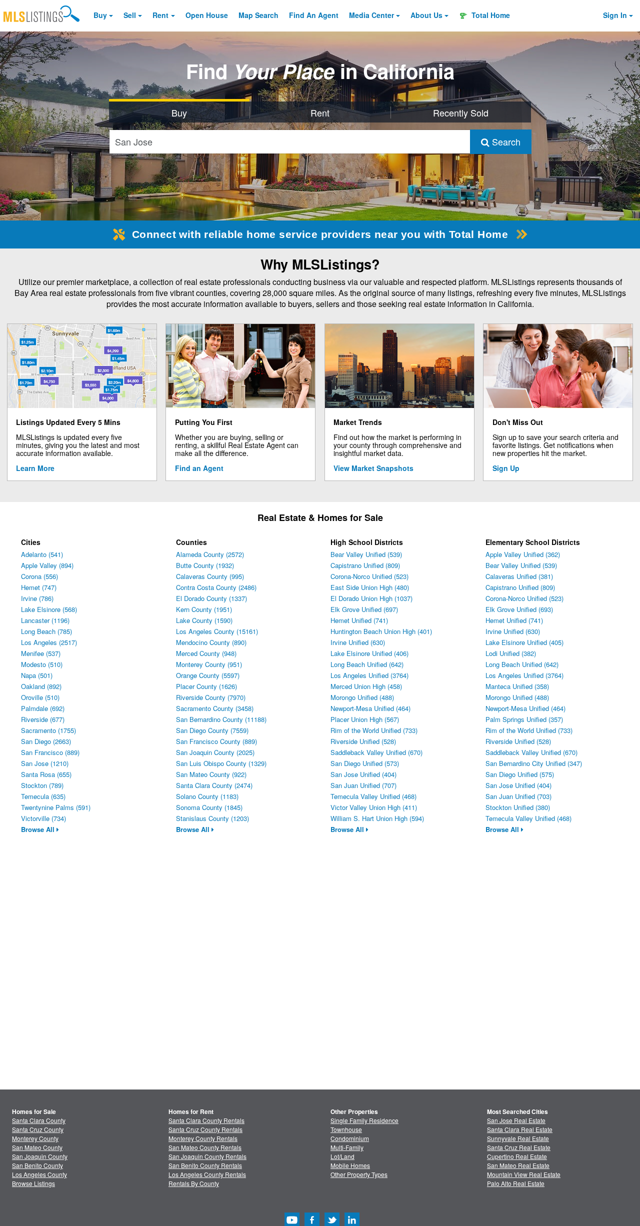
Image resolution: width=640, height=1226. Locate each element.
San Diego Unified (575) (520, 774)
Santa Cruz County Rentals (205, 1129)
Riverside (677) (42, 719)
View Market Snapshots (374, 468)
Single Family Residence (364, 1120)
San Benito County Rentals (205, 1165)
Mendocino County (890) (211, 642)
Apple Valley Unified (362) (523, 554)
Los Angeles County (39, 1174)
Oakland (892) (41, 686)
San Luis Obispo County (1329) (221, 763)
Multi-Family (347, 1147)
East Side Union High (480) (369, 587)
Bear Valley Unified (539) (366, 554)
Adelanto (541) (42, 554)
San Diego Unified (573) (364, 763)
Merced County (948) (206, 653)
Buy (100, 15)
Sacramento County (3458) (215, 708)
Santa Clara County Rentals (206, 1120)
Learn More (35, 468)
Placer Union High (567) (364, 719)
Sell (130, 15)
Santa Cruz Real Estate (518, 1147)
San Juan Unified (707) (363, 785)
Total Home (490, 15)
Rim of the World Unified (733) (374, 730)
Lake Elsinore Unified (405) (525, 642)
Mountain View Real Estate (523, 1174)
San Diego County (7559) (212, 730)
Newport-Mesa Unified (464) (370, 708)
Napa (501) (36, 675)
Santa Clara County (39, 1120)
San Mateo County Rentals (205, 1147)
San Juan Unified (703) (519, 796)
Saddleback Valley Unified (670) (376, 752)
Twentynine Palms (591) (55, 807)
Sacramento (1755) (48, 730)
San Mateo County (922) (211, 774)
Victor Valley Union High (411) (373, 807)
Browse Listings (33, 1183)
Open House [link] (207, 15)
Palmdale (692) (42, 708)
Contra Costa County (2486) (216, 587)
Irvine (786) (37, 598)
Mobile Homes (350, 1165)
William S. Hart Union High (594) (377, 818)
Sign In (615, 15)
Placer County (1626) (206, 686)
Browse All (38, 829)
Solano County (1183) (207, 796)
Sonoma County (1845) (209, 807)
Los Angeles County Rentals (207, 1174)
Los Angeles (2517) (49, 642)
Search (505, 141)
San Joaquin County (40, 1156)
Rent (160, 15)
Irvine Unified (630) (357, 642)
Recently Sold (460, 112)
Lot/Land (342, 1156)
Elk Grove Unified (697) (364, 609)
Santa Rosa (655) (46, 774)
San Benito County (37, 1165)
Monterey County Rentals (203, 1138)
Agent (313, 15)
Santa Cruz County (38, 1129)
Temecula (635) (43, 796)
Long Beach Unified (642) (367, 664)
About (426, 15)
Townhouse (346, 1129)
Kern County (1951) (204, 609)
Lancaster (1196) (45, 620)
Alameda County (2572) (210, 554)
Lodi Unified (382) (511, 653)
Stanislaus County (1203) (212, 818)
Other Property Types (359, 1174)
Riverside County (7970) (211, 697)
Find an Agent (199, 468)
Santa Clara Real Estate (519, 1129)
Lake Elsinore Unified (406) (369, 653)
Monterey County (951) (209, 664)
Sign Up (506, 468)
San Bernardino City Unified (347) (534, 763)
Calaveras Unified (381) (519, 576)
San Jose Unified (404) (363, 774)
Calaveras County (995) (210, 576)
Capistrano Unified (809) (365, 565)
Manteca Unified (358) (517, 686)
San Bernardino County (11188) (221, 719)
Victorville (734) (43, 818)
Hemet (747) (38, 587)
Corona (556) (39, 576)
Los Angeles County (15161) (217, 631)
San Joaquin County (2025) (215, 752)
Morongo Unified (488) (362, 697)
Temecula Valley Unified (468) (373, 796)
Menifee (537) (40, 653)
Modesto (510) (41, 664)
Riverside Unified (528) (363, 741)
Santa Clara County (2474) (214, 785)
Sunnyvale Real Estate (518, 1138)
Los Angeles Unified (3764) (369, 675)
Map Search (258, 15)
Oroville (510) (40, 697)
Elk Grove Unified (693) (519, 609)
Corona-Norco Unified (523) (369, 576)
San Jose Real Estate (516, 1120)
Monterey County (35, 1138)
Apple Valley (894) (47, 565)
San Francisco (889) (50, 752)
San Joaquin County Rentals (207, 1156)
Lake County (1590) (204, 620)
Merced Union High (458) (366, 686)
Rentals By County (193, 1183)
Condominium (349, 1138)
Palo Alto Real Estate (515, 1183)
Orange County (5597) (208, 675)
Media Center (371, 15)
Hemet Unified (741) (359, 620)
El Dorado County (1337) (211, 598)
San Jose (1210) (44, 763)
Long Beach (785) (46, 631)
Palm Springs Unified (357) (524, 719)
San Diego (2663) (46, 741)
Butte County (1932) (205, 565)
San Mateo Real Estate (518, 1165)
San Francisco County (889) (216, 741)
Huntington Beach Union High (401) (381, 631)
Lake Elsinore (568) (49, 609)
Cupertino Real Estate (517, 1156)
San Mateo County (37, 1147)
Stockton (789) (42, 785)
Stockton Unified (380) (518, 807)
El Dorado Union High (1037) (371, 598)
